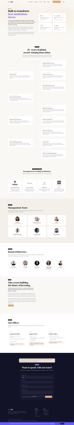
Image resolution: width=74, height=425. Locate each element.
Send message (48, 396)
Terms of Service (46, 411)
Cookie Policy (45, 413)
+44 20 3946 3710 (14, 341)
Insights (44, 1)
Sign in (36, 414)
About (48, 1)
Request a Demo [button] (56, 1)
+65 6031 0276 (32, 340)
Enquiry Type (24, 375)
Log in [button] (64, 1)
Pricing (40, 1)
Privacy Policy (34, 396)
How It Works (30, 1)
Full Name (23, 380)
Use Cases (36, 1)
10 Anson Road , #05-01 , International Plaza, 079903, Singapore (37, 338)
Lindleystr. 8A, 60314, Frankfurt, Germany (56, 337)
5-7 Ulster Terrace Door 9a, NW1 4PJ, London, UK (18, 339)
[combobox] (37, 377)
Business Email (24, 385)
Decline (57, 423)
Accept (62, 423)
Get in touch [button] (11, 305)
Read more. (35, 361)
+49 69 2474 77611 (53, 339)
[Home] (10, 1)
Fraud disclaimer (46, 414)
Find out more (52, 423)
